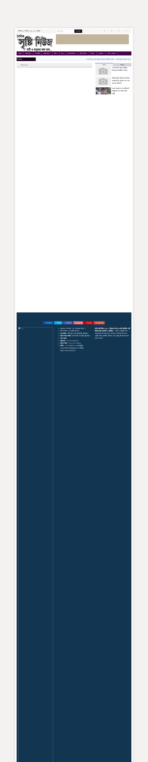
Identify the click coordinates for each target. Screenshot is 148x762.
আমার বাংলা (46, 53)
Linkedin (68, 323)
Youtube (89, 323)
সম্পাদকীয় (37, 53)
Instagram (79, 323)
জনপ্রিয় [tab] (122, 65)
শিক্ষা (55, 53)
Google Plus (100, 323)
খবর (62, 53)
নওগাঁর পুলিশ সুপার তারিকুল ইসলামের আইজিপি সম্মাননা (94, 59)
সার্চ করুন (78, 31)
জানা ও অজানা (112, 53)
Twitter (58, 323)
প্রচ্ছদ (20, 53)
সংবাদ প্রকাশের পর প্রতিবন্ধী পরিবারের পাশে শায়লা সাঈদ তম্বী (120, 90)
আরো (92, 53)
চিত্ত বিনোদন (71, 53)
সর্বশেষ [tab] (104, 65)
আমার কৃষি (28, 53)
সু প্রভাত (100, 53)
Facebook (49, 323)
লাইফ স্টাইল (83, 53)
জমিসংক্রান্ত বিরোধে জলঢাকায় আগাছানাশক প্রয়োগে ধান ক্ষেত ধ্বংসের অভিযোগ (121, 80)
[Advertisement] (60, 14)
